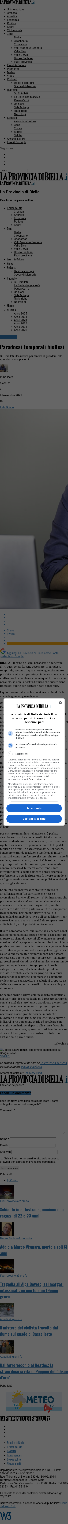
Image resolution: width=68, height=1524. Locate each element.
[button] (34, 753)
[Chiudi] (60, 702)
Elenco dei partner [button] (38, 779)
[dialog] (34, 762)
